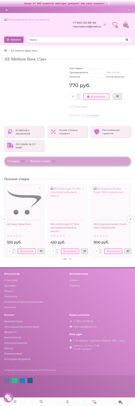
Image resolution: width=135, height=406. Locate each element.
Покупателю (12, 273)
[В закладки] (39, 188)
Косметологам (12, 337)
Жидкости (10, 331)
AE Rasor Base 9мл (19, 224)
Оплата (8, 291)
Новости (74, 285)
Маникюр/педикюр (15, 342)
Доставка (9, 285)
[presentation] (5, 219)
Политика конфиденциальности (23, 301)
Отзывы (15, 161)
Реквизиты (10, 296)
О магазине (11, 280)
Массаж (9, 348)
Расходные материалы (17, 359)
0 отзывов (92, 115)
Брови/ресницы (13, 321)
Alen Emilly (113, 72)
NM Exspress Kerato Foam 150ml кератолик (110, 226)
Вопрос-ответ (42, 161)
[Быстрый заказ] (117, 96)
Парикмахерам (13, 353)
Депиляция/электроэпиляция (21, 326)
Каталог (9, 314)
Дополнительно (78, 273)
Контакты (10, 307)
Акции (73, 280)
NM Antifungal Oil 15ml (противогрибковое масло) (64, 228)
